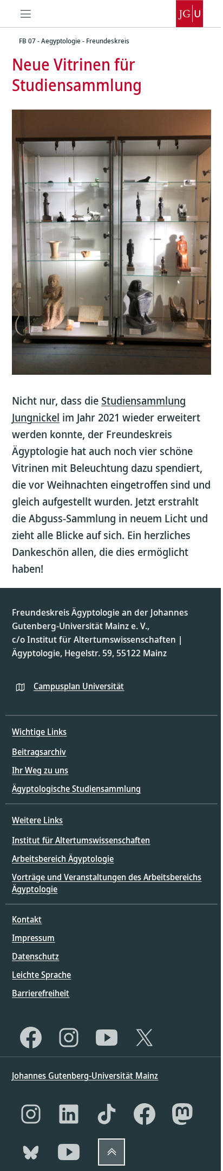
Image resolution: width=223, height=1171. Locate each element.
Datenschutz (35, 956)
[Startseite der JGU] (189, 13)
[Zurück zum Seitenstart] (111, 1152)
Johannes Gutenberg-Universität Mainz (85, 1076)
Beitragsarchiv (39, 752)
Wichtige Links (39, 732)
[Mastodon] (182, 1114)
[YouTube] (106, 1037)
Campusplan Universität (79, 686)
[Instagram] (69, 1037)
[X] (144, 1037)
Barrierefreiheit (40, 993)
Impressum (33, 938)
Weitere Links (37, 820)
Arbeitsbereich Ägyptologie (63, 859)
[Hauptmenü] (25, 13)
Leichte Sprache (41, 975)
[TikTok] (106, 1114)
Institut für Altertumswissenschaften (81, 840)
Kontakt (27, 919)
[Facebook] (31, 1037)
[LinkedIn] (69, 1114)
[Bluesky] (31, 1152)
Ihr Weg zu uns (40, 770)
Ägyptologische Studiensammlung (76, 789)
